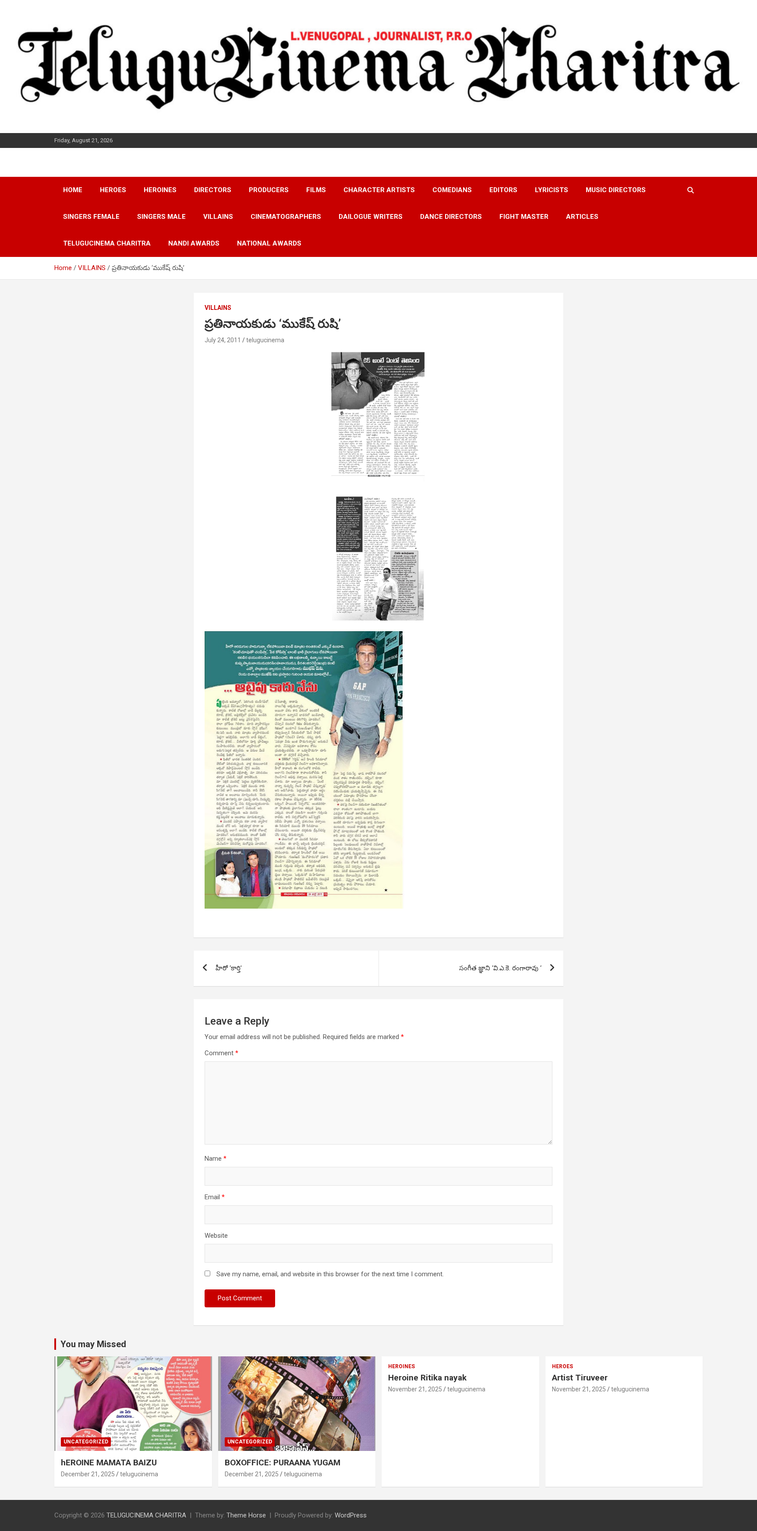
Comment (221, 1053)
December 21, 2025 (88, 1474)
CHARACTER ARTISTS (379, 190)
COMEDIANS (452, 190)
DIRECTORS (212, 190)
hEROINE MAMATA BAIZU (109, 1462)
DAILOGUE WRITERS (371, 217)
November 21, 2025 (415, 1389)
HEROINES (160, 190)
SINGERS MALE (161, 217)
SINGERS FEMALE (91, 217)
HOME (72, 190)
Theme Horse (246, 1515)
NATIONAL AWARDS (269, 243)
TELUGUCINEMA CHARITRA (107, 243)
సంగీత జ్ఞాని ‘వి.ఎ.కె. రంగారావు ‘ (500, 968)
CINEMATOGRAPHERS (286, 217)
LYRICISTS (551, 190)
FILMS (316, 190)
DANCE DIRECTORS (451, 217)
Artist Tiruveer (580, 1378)
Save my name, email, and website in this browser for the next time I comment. (330, 1274)
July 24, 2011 (223, 340)
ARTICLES (582, 217)
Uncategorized (86, 1442)
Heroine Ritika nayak (427, 1378)
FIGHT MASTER (523, 217)
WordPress (351, 1515)
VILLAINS (218, 217)
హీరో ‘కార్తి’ (229, 968)
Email (215, 1197)
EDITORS (503, 190)
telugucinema (265, 340)
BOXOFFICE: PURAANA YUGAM (282, 1462)
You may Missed (93, 1344)
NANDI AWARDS (193, 243)
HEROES (113, 190)
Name (215, 1158)
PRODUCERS (269, 190)
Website (216, 1236)
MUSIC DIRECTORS (616, 190)
